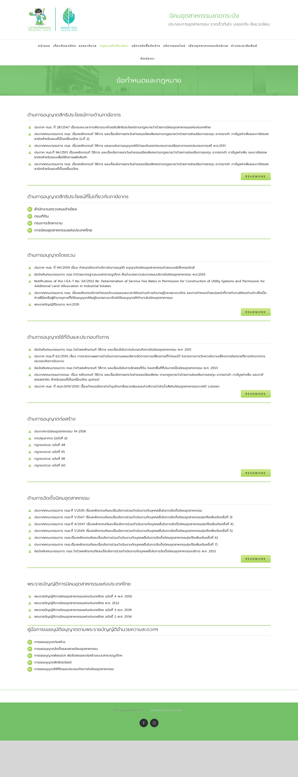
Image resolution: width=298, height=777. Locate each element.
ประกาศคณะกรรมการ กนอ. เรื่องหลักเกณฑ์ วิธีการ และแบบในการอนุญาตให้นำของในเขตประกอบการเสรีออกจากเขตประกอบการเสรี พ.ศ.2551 (130, 145)
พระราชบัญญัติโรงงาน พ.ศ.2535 (56, 304)
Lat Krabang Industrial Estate (166, 710)
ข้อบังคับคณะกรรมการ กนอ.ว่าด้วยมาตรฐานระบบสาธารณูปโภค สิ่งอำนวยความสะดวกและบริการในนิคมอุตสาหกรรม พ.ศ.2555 (119, 274)
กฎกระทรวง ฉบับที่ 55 (49, 451)
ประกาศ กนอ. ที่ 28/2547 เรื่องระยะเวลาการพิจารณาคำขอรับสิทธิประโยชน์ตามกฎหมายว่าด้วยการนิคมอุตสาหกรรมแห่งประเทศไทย (122, 127)
